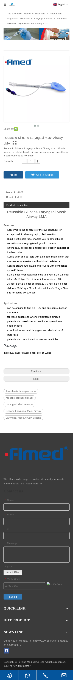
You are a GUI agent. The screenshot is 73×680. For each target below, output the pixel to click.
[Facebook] (6, 650)
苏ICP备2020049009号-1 (18, 666)
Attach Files (12, 572)
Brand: (10, 197)
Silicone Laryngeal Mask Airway (23, 410)
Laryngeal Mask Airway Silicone (23, 417)
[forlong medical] (36, 34)
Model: (10, 192)
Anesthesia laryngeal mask (21, 391)
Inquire (13, 174)
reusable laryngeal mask (19, 397)
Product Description (17, 205)
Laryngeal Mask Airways (19, 404)
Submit (13, 596)
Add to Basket (45, 174)
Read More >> (34, 483)
